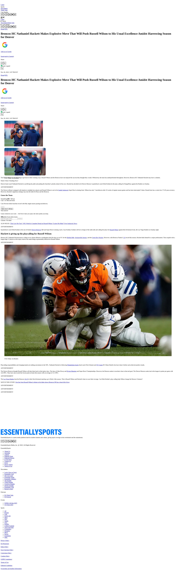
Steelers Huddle (9, 485)
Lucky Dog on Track (10, 472)
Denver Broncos (36, 230)
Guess (20, 218)
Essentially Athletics (10, 479)
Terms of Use (8, 466)
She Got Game (8, 476)
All (5, 511)
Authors (6, 454)
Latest (2, 5)
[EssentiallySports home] (31, 434)
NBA (6, 517)
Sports (4, 21)
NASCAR (7, 516)
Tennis (6, 521)
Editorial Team (8, 456)
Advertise (7, 453)
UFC (5, 522)
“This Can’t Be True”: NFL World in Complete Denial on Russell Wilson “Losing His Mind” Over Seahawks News (43, 223)
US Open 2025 (8, 505)
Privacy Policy (8, 464)
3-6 (124, 237)
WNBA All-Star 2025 (10, 503)
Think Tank (4, 10)
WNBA (6, 524)
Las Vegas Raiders (8, 379)
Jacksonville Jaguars (81, 237)
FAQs (6, 463)
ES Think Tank (8, 495)
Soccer (6, 534)
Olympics (7, 531)
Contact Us (7, 461)
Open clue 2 (7, 209)
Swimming (7, 536)
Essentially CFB (9, 487)
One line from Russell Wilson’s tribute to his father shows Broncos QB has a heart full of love (42, 382)
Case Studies (6, 24)
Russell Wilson (114, 230)
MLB (6, 532)
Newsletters (4, 8)
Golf (5, 514)
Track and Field (8, 527)
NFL (6, 29)
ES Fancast (7, 497)
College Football (9, 526)
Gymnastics (7, 529)
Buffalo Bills (70, 237)
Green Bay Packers (97, 237)
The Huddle (7, 481)
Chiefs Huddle (8, 482)
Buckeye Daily (8, 489)
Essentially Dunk (9, 477)
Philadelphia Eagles (73, 365)
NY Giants (99, 365)
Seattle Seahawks (63, 190)
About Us (7, 451)
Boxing (6, 512)
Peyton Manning (71, 371)
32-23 (26, 379)
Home (2, 29)
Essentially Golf (9, 474)
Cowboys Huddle (9, 484)
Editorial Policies (9, 458)
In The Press (8, 459)
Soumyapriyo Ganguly (7, 56)
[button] (5, 181)
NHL (6, 537)
